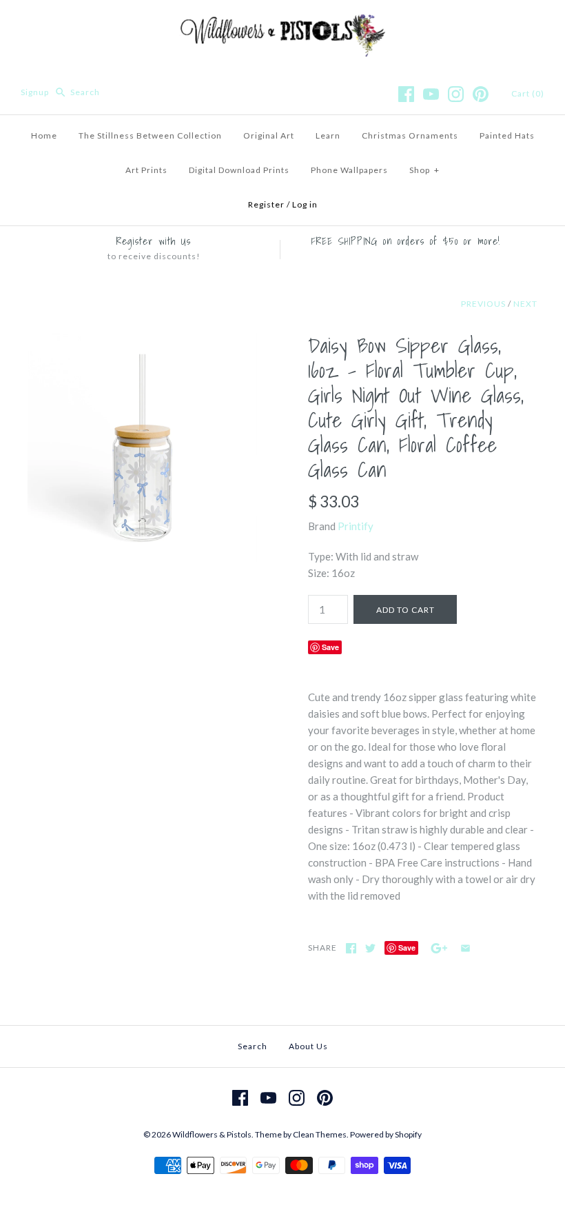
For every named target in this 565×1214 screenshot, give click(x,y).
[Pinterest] (481, 94)
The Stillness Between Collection (150, 135)
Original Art (268, 135)
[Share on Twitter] (370, 948)
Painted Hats (507, 135)
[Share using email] (465, 948)
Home (44, 135)
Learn (328, 135)
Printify (355, 526)
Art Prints (146, 170)
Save (330, 647)
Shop (424, 170)
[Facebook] (406, 94)
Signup (35, 92)
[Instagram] (456, 94)
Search (252, 1046)
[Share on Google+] (439, 948)
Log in (305, 204)
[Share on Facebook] (351, 948)
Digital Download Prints (239, 170)
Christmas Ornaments (410, 135)
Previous (483, 304)
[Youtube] (431, 94)
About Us (308, 1046)
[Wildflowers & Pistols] (282, 22)
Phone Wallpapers (349, 170)
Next (525, 304)
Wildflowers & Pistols (211, 1134)
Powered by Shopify (386, 1134)
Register (266, 204)
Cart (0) (527, 93)
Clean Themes (320, 1134)
